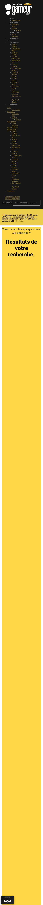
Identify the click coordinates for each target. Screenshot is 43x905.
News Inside (16, 110)
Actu (12, 18)
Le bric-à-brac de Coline (15, 74)
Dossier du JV (13, 39)
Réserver (20, 221)
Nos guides (14, 32)
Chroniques (14, 43)
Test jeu (14, 28)
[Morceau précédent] (5, 901)
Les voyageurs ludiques (15, 92)
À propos (13, 104)
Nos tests (14, 22)
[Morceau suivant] (10, 901)
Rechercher (7, 202)
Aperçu (18, 120)
